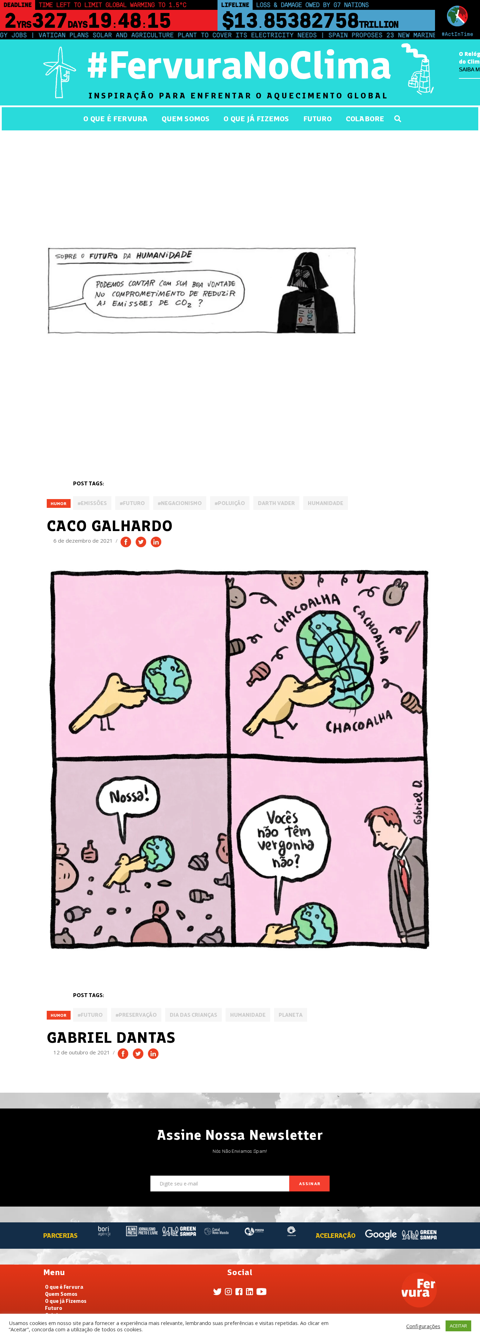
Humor (58, 503)
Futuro (317, 118)
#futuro (132, 503)
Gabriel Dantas (111, 1037)
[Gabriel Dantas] (240, 760)
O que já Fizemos (256, 118)
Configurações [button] (423, 1326)
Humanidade (325, 503)
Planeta (291, 1015)
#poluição (230, 503)
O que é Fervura (115, 118)
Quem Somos (185, 118)
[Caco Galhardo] (202, 287)
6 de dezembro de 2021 (83, 540)
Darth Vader (276, 503)
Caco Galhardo (110, 525)
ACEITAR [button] (458, 1326)
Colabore (365, 118)
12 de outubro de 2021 (82, 1052)
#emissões (92, 503)
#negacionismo (180, 503)
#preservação (136, 1015)
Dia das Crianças (193, 1015)
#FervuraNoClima (238, 64)
